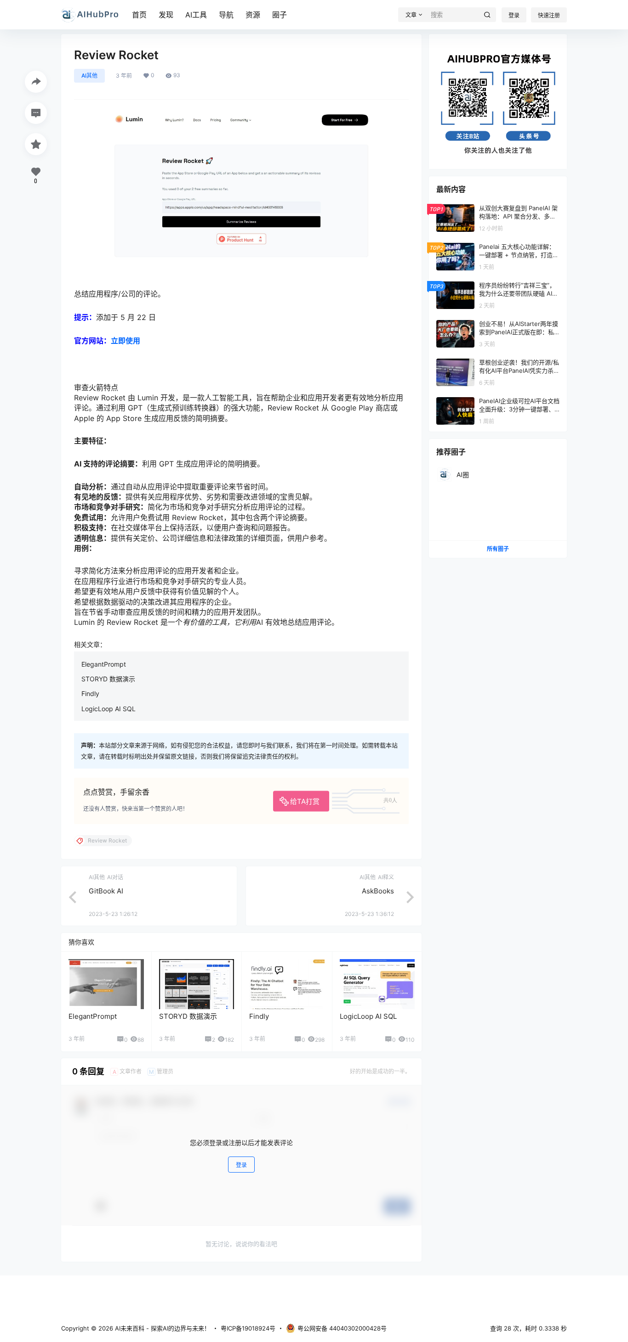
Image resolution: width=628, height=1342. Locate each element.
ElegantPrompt (103, 664)
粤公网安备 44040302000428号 (342, 1328)
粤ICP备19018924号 (248, 1328)
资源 (252, 14)
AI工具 (196, 14)
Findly (90, 693)
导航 (226, 14)
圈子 (279, 14)
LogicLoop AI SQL (108, 709)
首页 (139, 14)
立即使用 (125, 340)
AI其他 (89, 75)
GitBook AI (106, 891)
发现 (166, 14)
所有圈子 (498, 548)
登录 (514, 15)
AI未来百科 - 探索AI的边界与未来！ (161, 1328)
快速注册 (549, 15)
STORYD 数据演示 (108, 679)
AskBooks (378, 891)
